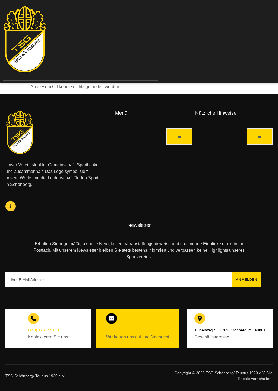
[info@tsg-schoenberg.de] (111, 318)
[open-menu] (169, 42)
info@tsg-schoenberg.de (127, 330)
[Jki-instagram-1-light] (10, 206)
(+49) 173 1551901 (44, 330)
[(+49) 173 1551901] (33, 318)
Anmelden (246, 280)
